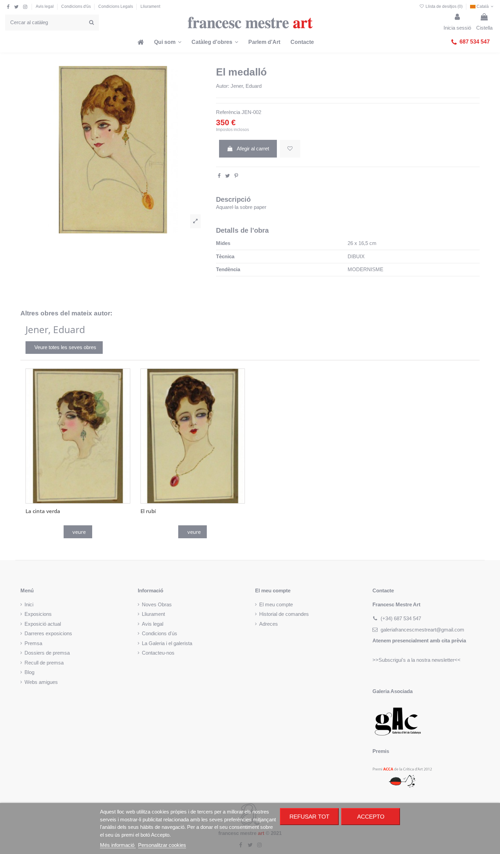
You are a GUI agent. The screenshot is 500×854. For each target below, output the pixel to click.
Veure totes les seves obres (65, 347)
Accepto (370, 816)
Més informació (118, 845)
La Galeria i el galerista (167, 643)
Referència (228, 112)
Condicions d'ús (76, 6)
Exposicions (38, 614)
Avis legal (45, 6)
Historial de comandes (284, 614)
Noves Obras (157, 604)
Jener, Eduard (246, 86)
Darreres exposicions (48, 633)
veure (79, 531)
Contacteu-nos (158, 653)
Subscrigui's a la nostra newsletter (416, 660)
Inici (28, 604)
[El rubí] (193, 436)
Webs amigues (41, 682)
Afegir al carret (253, 148)
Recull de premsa (44, 663)
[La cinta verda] (78, 436)
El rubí (148, 511)
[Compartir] (219, 176)
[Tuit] (227, 176)
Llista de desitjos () (443, 6)
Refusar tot (309, 816)
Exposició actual (42, 624)
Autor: (222, 86)
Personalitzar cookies (162, 845)
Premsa (33, 643)
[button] (470, 42)
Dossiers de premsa (47, 653)
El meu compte (276, 604)
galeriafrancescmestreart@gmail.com (422, 630)
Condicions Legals (116, 6)
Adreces (268, 624)
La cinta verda (43, 511)
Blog (29, 672)
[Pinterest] (236, 176)
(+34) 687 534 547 (401, 618)
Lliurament (150, 6)
